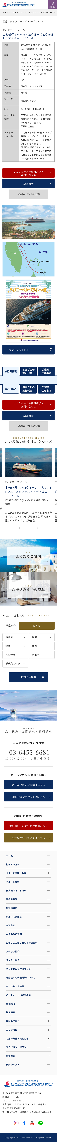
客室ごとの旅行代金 (28, 371)
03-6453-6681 (29, 752)
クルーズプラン (17, 12)
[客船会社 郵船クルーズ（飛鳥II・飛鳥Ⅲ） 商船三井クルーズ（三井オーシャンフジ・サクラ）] (15, 655)
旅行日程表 (11, 371)
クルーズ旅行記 (14, 916)
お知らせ (10, 925)
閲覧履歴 (10, 1055)
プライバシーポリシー (17, 1047)
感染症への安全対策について (20, 977)
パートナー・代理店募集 (18, 994)
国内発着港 (11, 899)
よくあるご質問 (14, 934)
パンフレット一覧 (15, 986)
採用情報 (10, 1012)
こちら (31, 126)
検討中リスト (13, 1064)
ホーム (5, 12)
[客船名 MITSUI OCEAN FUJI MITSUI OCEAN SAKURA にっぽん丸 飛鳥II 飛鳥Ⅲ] (42, 655)
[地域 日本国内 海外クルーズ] (15, 646)
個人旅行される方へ (16, 890)
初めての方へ (13, 864)
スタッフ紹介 (13, 951)
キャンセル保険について (18, 968)
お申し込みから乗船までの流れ (22, 942)
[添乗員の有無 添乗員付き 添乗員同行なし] (15, 663)
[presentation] (22, 528)
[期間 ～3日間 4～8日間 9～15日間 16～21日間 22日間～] (42, 646)
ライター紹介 (12, 960)
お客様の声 (11, 907)
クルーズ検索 (12, 881)
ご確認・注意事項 (46, 371)
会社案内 (10, 1003)
